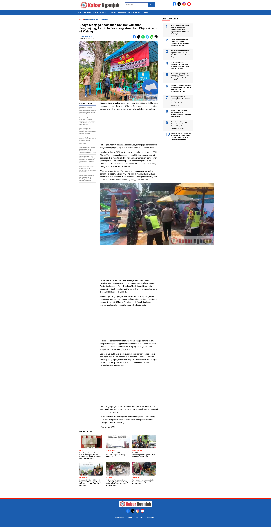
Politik (95, 12)
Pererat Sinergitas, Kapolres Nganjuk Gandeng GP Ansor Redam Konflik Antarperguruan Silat (181, 88)
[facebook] (175, 5)
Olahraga (112, 12)
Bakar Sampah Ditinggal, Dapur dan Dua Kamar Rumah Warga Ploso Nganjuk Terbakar (179, 125)
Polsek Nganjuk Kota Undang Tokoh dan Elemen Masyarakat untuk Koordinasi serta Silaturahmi (180, 101)
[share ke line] (152, 38)
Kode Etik (150, 518)
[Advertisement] (129, 127)
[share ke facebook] (135, 38)
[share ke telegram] (148, 38)
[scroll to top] (261, 524)
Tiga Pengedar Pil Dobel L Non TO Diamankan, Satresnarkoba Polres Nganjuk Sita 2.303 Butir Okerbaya (180, 30)
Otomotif (103, 12)
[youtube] (189, 5)
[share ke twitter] (139, 38)
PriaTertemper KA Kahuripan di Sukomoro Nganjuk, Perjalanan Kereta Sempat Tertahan (180, 65)
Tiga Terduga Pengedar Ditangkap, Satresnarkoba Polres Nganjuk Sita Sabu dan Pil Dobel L (180, 77)
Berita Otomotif (134, 12)
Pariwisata (95, 19)
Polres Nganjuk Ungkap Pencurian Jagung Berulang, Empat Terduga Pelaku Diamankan (180, 42)
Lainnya (145, 12)
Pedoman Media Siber (135, 518)
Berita (80, 12)
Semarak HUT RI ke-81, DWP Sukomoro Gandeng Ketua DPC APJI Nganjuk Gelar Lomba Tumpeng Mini (181, 136)
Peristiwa (104, 19)
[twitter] (179, 5)
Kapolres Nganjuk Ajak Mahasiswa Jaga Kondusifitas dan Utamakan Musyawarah (181, 113)
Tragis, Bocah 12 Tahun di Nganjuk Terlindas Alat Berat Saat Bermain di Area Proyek (180, 54)
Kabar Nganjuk (85, 36)
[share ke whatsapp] (143, 38)
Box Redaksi (119, 518)
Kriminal (87, 12)
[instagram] (184, 5)
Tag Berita (122, 12)
